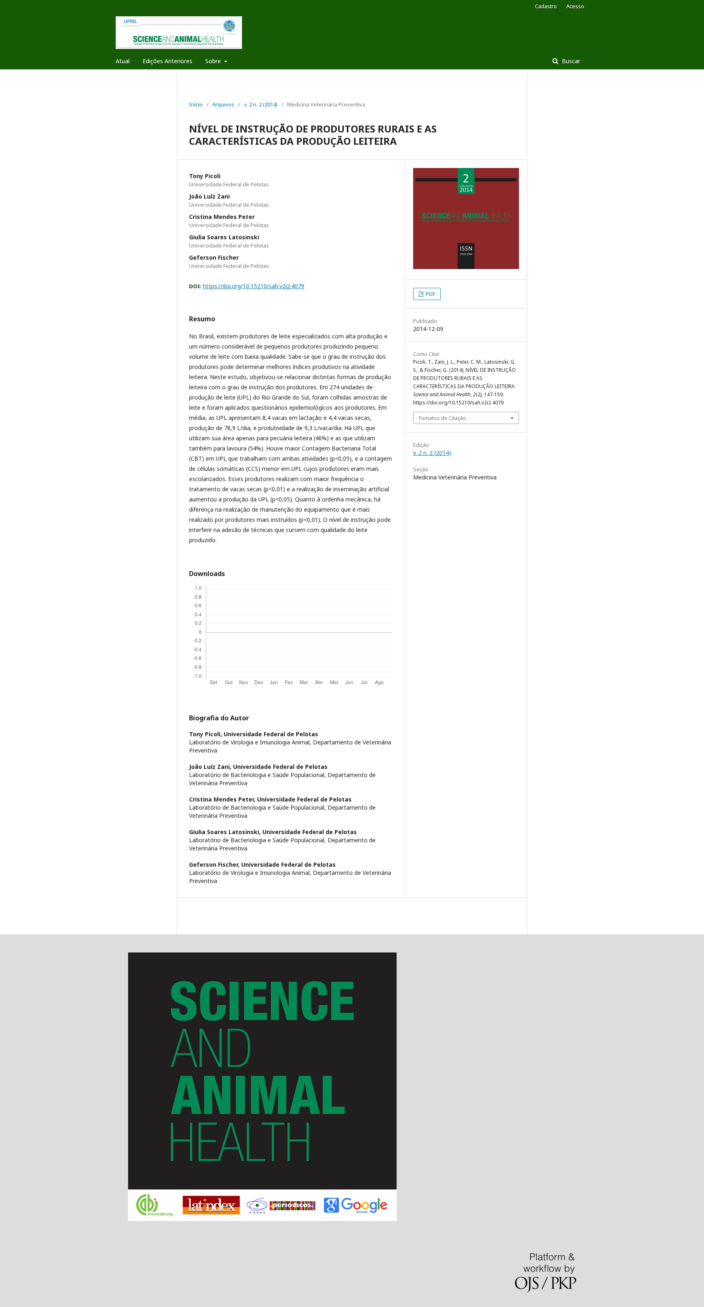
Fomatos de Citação (442, 418)
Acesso (575, 6)
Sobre (213, 61)
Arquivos (223, 104)
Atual (123, 61)
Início (195, 104)
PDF (430, 294)
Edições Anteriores (167, 61)
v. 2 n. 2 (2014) (260, 104)
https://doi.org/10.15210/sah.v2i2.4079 (253, 286)
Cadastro (546, 6)
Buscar (570, 61)
